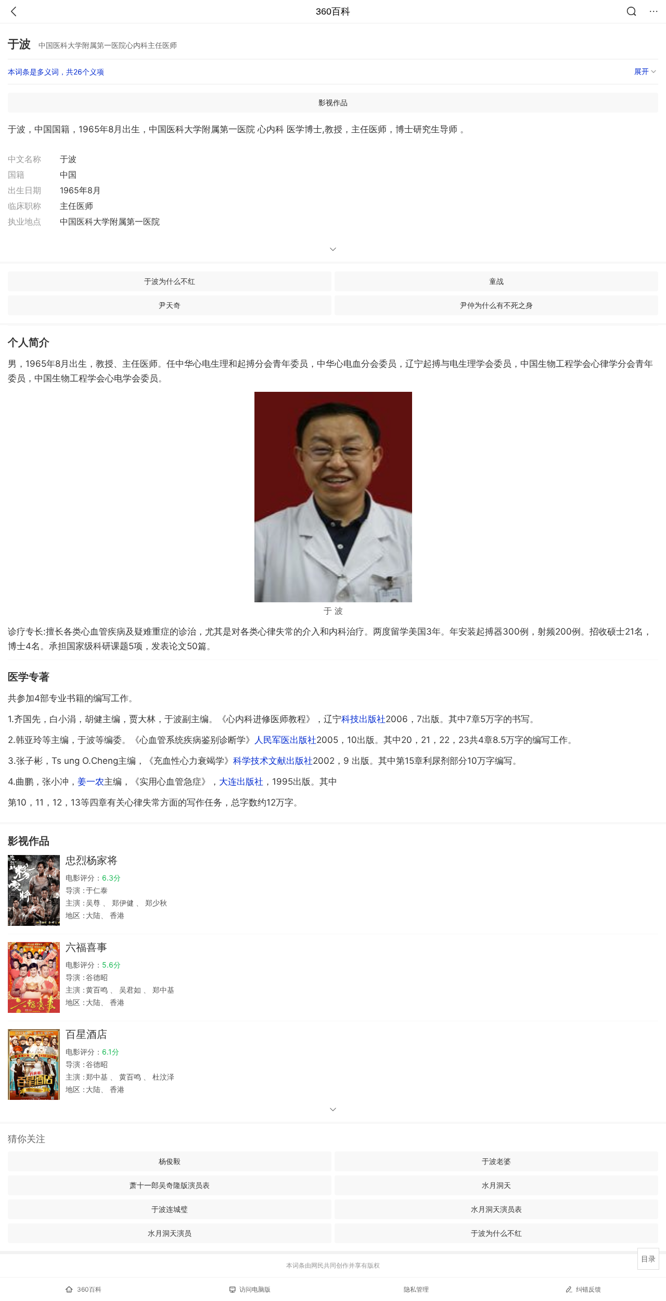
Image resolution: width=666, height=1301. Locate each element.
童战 (496, 281)
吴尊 (94, 902)
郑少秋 (155, 902)
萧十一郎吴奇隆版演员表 (170, 1185)
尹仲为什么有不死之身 (496, 305)
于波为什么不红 (169, 281)
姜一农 (91, 781)
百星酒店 (86, 1034)
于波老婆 (496, 1161)
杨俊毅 (170, 1161)
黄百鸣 (98, 989)
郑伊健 (123, 902)
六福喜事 (86, 947)
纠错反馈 (588, 1289)
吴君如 (130, 989)
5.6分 (111, 964)
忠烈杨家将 (92, 860)
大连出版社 (241, 781)
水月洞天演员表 (496, 1209)
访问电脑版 (255, 1289)
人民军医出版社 (285, 740)
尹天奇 (170, 305)
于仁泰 (97, 890)
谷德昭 (97, 977)
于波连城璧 (169, 1209)
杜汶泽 (162, 1076)
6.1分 (110, 1051)
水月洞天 (496, 1185)
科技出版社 (363, 719)
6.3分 (111, 877)
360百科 (333, 11)
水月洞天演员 (169, 1233)
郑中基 (162, 989)
